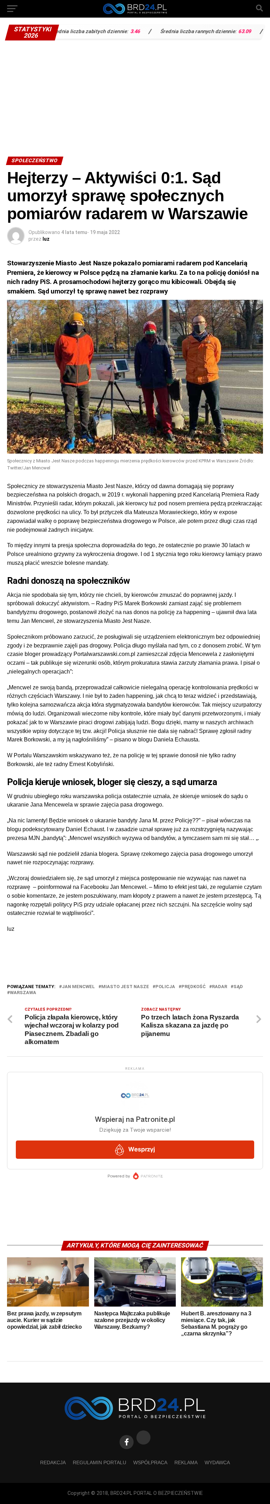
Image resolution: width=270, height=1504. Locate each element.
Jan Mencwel (78, 987)
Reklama (186, 1462)
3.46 (112, 31)
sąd (238, 987)
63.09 (221, 31)
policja (165, 987)
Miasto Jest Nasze (125, 987)
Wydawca (217, 1462)
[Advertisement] (135, 97)
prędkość (193, 987)
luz (46, 239)
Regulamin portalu (99, 1462)
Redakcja (53, 1462)
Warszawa (23, 993)
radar (219, 987)
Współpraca (150, 1462)
